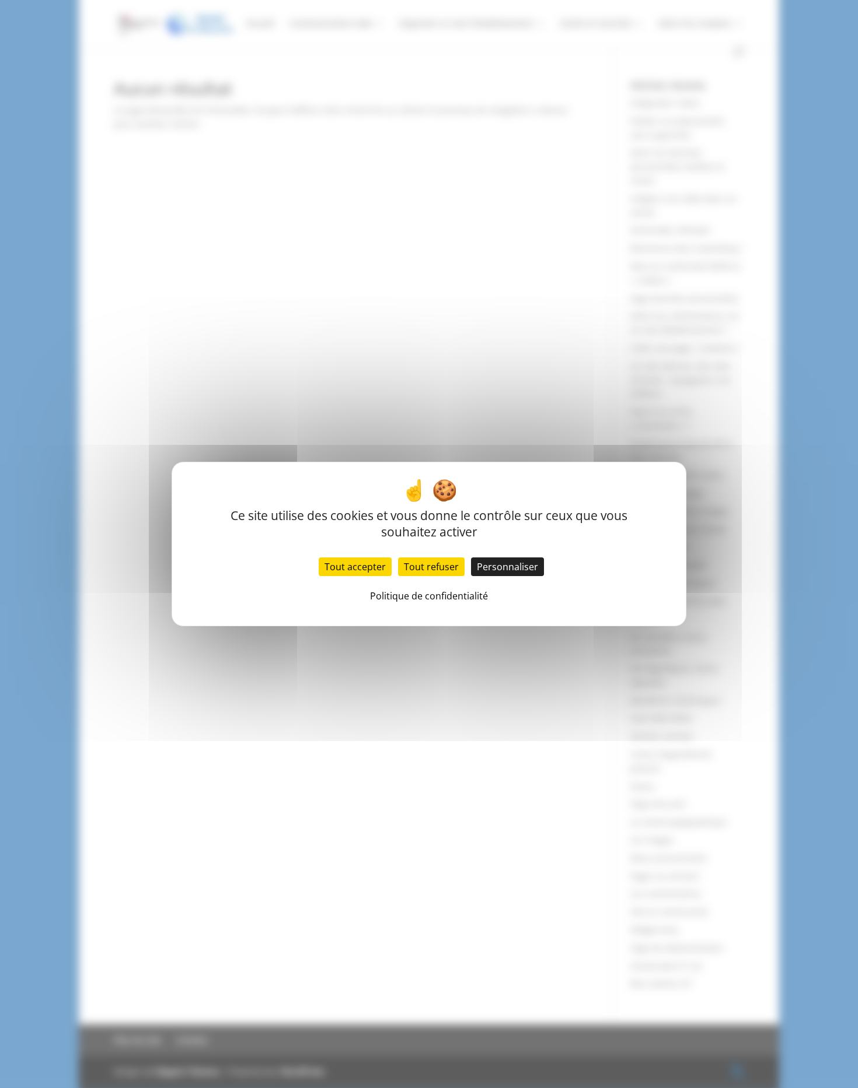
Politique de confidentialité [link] (429, 595)
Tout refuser (431, 566)
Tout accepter (355, 566)
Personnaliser (507, 566)
